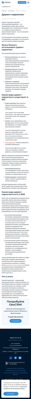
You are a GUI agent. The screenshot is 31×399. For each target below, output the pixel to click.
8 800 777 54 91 (15, 338)
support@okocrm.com (15, 340)
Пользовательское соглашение (16, 370)
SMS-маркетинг (10, 142)
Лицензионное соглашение (15, 368)
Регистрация (22, 2)
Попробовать (15, 321)
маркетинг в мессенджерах (14, 265)
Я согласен (10, 394)
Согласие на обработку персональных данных (15, 373)
